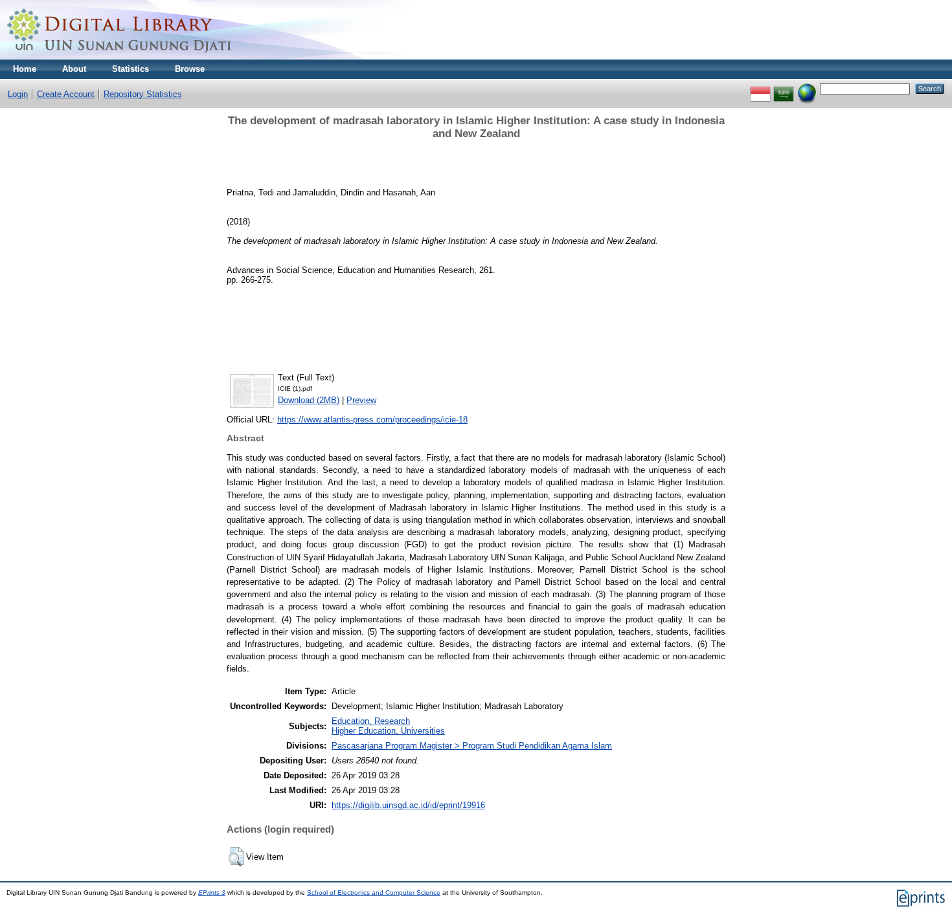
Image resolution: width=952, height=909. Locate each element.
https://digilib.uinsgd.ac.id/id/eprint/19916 (408, 805)
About (74, 69)
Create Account (66, 94)
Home (24, 69)
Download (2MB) (308, 400)
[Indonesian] (760, 88)
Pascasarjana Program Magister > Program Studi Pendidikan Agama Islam (472, 745)
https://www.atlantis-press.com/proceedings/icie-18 (372, 419)
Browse (190, 69)
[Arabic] (783, 88)
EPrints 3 (211, 892)
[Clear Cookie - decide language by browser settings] (807, 88)
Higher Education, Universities (388, 731)
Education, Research (371, 721)
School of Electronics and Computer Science (373, 892)
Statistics (130, 69)
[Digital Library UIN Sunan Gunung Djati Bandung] (120, 56)
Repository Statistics (143, 94)
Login (18, 94)
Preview (361, 400)
